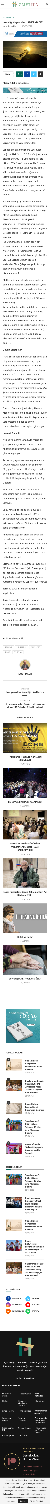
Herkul (5, 1401)
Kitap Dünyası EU (8, 1429)
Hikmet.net (39, 1401)
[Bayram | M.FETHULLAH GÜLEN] (25, 960)
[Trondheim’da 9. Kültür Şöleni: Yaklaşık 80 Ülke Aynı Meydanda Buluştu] (14, 1125)
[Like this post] (21, 74)
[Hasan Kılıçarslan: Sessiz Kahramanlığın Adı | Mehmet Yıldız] (25, 873)
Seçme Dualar (24, 1428)
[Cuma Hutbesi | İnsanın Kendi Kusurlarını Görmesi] (14, 1108)
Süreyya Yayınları (22, 1419)
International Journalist (40, 1412)
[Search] (47, 4)
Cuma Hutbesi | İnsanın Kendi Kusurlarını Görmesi (34, 1107)
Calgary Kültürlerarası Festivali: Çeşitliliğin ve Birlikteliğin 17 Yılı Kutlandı (34, 1247)
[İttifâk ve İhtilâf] (25, 918)
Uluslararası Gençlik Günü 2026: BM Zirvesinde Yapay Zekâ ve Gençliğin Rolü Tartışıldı (34, 1087)
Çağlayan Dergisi (6, 1419)
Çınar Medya (8, 1411)
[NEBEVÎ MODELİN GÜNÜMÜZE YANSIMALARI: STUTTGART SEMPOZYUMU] (25, 824)
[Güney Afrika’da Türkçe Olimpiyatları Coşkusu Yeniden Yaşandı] (14, 1148)
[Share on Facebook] (27, 74)
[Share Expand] (40, 74)
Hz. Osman (8, 647)
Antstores (23, 1435)
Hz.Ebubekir (21, 647)
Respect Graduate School (22, 1403)
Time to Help (24, 1411)
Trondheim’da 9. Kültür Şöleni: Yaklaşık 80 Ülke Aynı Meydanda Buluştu (33, 1127)
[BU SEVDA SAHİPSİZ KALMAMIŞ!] (25, 783)
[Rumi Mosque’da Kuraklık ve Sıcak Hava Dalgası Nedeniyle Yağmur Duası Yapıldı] (14, 1202)
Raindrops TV (8, 1435)
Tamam (23, 1501)
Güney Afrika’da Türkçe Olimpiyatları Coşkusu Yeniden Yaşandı (34, 1148)
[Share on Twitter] (34, 74)
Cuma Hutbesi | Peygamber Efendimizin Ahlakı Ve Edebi (33, 1065)
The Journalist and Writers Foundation (41, 1420)
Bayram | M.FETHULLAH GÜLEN (25, 978)
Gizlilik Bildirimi (36, 1501)
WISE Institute (38, 1394)
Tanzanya (18, 652)
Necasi (7, 652)
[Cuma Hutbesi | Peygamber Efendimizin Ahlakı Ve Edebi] (14, 1064)
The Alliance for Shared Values (40, 1430)
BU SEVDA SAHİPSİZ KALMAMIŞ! (25, 802)
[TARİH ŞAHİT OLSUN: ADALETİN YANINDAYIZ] (25, 738)
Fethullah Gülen (6, 1394)
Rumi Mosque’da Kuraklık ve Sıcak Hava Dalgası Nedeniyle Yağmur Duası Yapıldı (33, 1204)
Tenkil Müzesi (24, 1394)
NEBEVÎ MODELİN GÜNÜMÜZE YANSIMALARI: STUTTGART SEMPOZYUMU (25, 847)
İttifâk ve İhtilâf (25, 937)
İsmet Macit (13, 26)
